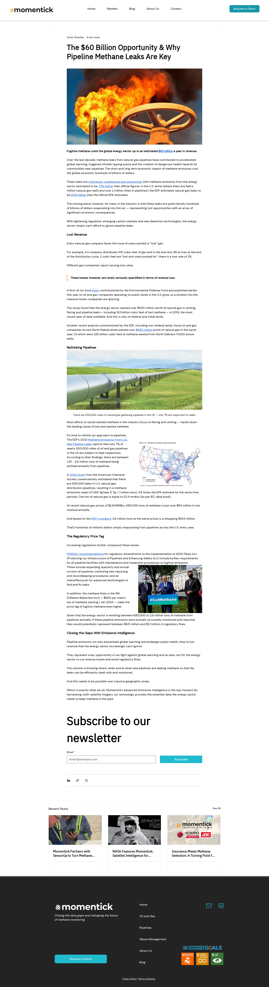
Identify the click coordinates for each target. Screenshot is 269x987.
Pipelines (145, 928)
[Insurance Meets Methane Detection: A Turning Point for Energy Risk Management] (193, 830)
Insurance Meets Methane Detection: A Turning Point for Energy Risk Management (193, 853)
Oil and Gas (147, 916)
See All (217, 808)
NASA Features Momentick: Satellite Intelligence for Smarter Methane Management (133, 853)
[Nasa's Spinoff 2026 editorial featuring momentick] (134, 830)
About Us (145, 951)
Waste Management (152, 939)
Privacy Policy (130, 978)
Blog (142, 962)
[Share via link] (77, 780)
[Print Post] (86, 780)
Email (71, 752)
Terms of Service (146, 978)
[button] (112, 9)
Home (143, 905)
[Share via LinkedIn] (68, 780)
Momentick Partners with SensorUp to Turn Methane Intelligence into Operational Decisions (74, 853)
